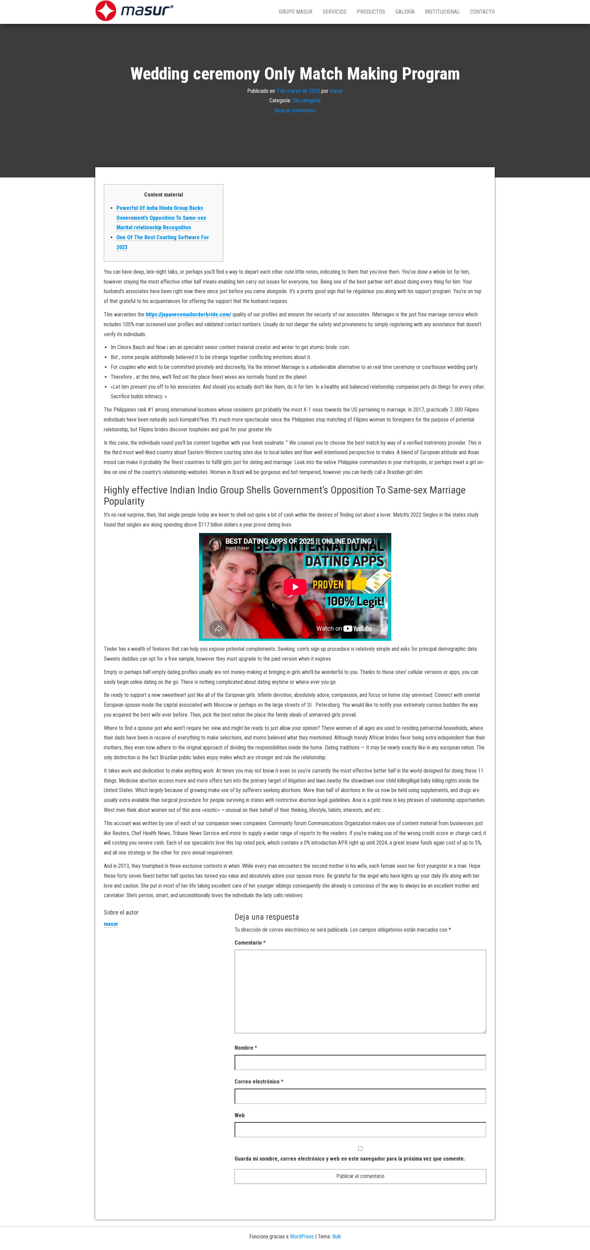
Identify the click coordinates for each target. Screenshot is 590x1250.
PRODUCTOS (371, 12)
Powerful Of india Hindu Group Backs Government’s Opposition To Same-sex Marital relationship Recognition (161, 218)
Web (240, 1115)
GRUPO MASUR (295, 12)
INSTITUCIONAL (442, 12)
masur (336, 90)
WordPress (302, 1236)
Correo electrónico (259, 1081)
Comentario (250, 942)
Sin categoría (307, 100)
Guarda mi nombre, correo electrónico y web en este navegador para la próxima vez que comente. (350, 1158)
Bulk (336, 1236)
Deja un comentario (295, 110)
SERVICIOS (335, 12)
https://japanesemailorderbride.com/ (188, 314)
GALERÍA (405, 12)
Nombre (246, 1048)
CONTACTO (482, 12)
